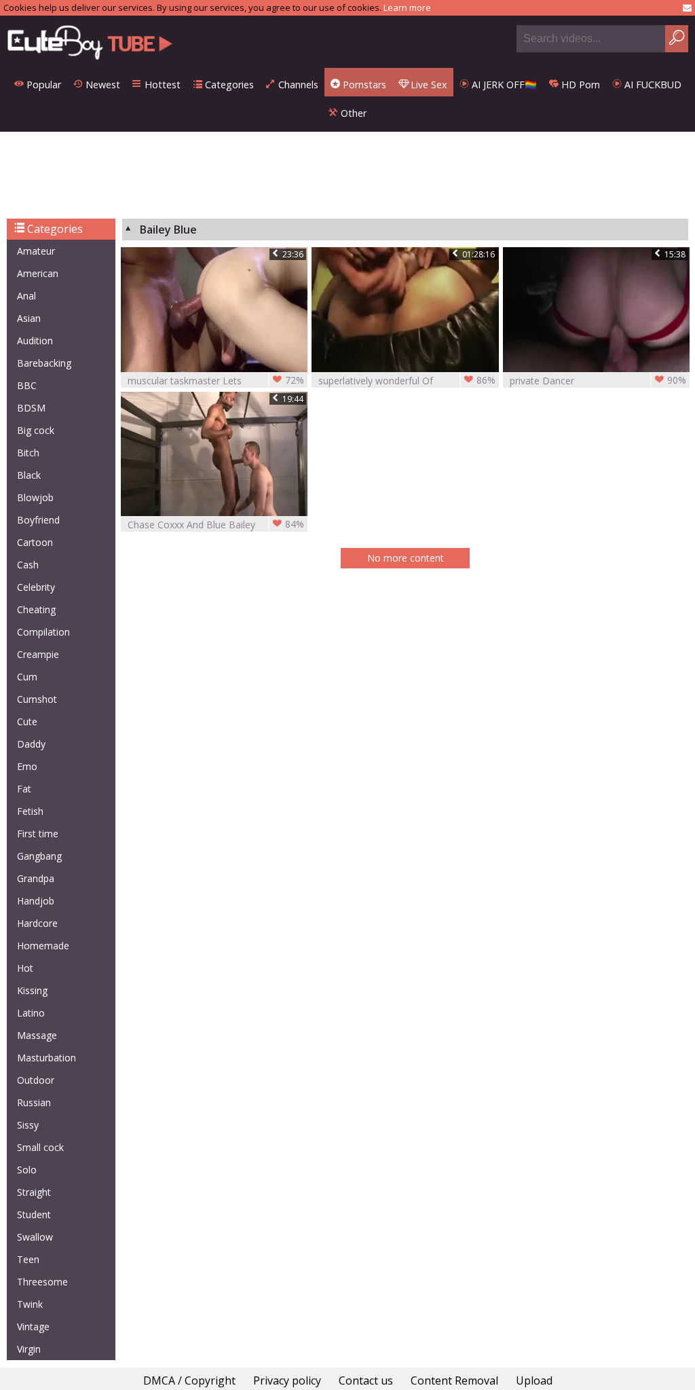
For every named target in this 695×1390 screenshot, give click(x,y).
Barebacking (44, 362)
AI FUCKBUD (651, 84)
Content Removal (454, 1380)
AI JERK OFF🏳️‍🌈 (503, 84)
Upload (534, 1380)
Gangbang (39, 855)
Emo (27, 766)
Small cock (40, 1147)
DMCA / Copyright (189, 1380)
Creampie (38, 654)
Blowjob (35, 497)
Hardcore (37, 923)
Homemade (43, 945)
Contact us (366, 1380)
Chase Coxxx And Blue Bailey (216, 524)
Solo (27, 1169)
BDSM (31, 407)
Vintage (33, 1326)
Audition (35, 340)
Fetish (30, 811)
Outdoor (35, 1080)
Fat (24, 788)
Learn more (407, 7)
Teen (28, 1259)
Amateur (36, 250)
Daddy (31, 743)
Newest (101, 84)
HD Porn (579, 84)
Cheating (36, 609)
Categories (228, 84)
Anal (26, 295)
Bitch (28, 452)
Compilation (43, 631)
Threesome (42, 1281)
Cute (27, 721)
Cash (28, 564)
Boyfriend (38, 519)
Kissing (32, 990)
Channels (297, 84)
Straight (34, 1192)
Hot (25, 968)
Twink (30, 1304)
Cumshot (37, 699)
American (37, 273)
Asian (29, 318)
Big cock (35, 430)
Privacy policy (287, 1380)
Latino (31, 1012)
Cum (27, 676)
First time (37, 833)
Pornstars (363, 84)
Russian (34, 1102)
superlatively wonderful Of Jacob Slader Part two (406, 380)
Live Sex (427, 84)
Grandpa (35, 878)
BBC (27, 385)
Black (29, 475)
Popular (42, 84)
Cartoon (35, 542)
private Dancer (598, 380)
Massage (37, 1035)
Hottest (161, 84)
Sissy (28, 1124)
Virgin (29, 1348)
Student (34, 1214)
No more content (405, 557)
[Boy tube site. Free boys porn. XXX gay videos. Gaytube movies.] (90, 42)
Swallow (35, 1236)
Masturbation (46, 1057)
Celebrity (36, 587)
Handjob (35, 900)
